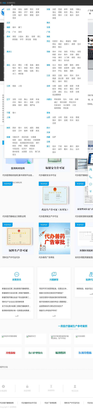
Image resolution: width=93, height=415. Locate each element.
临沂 (20, 15)
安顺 (33, 36)
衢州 (65, 149)
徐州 (65, 75)
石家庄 (55, 41)
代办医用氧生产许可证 (48, 216)
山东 (8, 9)
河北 (48, 41)
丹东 (14, 102)
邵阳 (77, 65)
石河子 (24, 149)
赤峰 (76, 99)
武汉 (14, 65)
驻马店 (66, 60)
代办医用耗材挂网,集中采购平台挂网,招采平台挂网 (18, 175)
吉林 (48, 86)
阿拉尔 (31, 149)
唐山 (61, 41)
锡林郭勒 (57, 108)
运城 (65, 120)
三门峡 (66, 57)
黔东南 (28, 39)
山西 (48, 117)
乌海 (71, 99)
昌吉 (20, 140)
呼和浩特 (57, 99)
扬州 (79, 78)
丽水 (54, 152)
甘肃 (48, 27)
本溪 (37, 99)
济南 (14, 9)
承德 (73, 44)
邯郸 (75, 41)
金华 (60, 149)
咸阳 (31, 128)
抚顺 (31, 99)
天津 (48, 132)
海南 (48, 36)
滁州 (77, 12)
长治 (71, 117)
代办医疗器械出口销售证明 (14, 216)
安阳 (79, 52)
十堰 (25, 65)
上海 (8, 117)
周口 (60, 60)
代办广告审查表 (50, 403)
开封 (60, 52)
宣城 (54, 18)
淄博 (25, 9)
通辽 (56, 102)
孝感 (25, 68)
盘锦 (14, 105)
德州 (25, 15)
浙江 (48, 146)
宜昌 (31, 65)
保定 (60, 44)
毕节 (21, 39)
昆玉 (14, 154)
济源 (71, 54)
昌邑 (60, 86)
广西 (48, 32)
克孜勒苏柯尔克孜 (27, 143)
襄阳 (37, 65)
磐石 (71, 89)
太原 (54, 117)
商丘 (79, 57)
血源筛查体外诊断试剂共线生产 (51, 306)
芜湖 (60, 9)
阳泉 (65, 117)
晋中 (60, 120)
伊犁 (20, 146)
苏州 (77, 75)
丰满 (77, 86)
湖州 (77, 146)
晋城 (77, 117)
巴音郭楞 (36, 140)
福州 (14, 27)
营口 (25, 102)
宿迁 (65, 81)
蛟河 (54, 89)
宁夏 (8, 113)
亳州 (71, 15)
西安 (14, 128)
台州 (77, 149)
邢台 (54, 44)
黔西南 (15, 39)
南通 (54, 78)
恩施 (25, 71)
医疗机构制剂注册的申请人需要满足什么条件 (54, 302)
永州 (54, 71)
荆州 (31, 68)
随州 (20, 71)
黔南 (35, 39)
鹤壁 (54, 54)
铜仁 (39, 36)
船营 (71, 86)
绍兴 (54, 149)
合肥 (54, 9)
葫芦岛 (32, 105)
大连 (20, 99)
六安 (65, 15)
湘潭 (65, 65)
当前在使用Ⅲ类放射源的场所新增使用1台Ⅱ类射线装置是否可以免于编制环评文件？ (54, 297)
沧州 (79, 44)
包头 (65, 99)
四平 (77, 89)
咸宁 (14, 71)
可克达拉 (15, 149)
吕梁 (54, 123)
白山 (65, 92)
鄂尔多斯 (63, 102)
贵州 (8, 36)
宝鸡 (25, 128)
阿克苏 (15, 143)
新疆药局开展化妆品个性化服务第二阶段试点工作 (16, 297)
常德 (60, 68)
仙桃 (31, 71)
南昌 (14, 86)
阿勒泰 (32, 146)
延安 (14, 131)
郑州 (54, 52)
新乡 (60, 54)
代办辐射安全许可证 (47, 175)
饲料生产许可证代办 (11, 257)
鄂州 (14, 68)
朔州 (54, 120)
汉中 (20, 131)
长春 (54, 86)
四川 (48, 128)
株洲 (60, 65)
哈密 (14, 140)
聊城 (31, 15)
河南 (48, 52)
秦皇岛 (68, 41)
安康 (31, 131)
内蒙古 (49, 99)
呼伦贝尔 (72, 102)
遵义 (27, 36)
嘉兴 (71, 146)
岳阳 (54, 68)
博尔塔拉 (27, 140)
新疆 (8, 137)
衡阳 (71, 65)
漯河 (60, 57)
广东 (8, 32)
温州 (65, 146)
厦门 (20, 27)
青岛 (20, 9)
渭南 (37, 128)
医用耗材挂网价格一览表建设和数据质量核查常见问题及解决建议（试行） (16, 310)
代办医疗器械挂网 (7, 403)
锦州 (20, 102)
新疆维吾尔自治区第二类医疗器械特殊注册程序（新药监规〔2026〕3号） (16, 293)
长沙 (54, 65)
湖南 (48, 65)
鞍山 (25, 99)
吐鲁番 (33, 137)
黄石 (20, 65)
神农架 (20, 74)
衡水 (60, 47)
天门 (14, 74)
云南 (48, 142)
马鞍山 (78, 9)
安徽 (48, 9)
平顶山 (72, 52)
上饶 (20, 86)
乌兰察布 (66, 105)
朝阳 (25, 105)
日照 (14, 15)
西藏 (48, 137)
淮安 (67, 78)
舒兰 (65, 89)
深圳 (20, 32)
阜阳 (54, 15)
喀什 (37, 143)
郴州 (79, 68)
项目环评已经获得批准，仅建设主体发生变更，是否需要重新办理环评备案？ (54, 289)
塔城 (25, 146)
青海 (48, 113)
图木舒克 (15, 152)
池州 (77, 15)
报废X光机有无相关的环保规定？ (51, 293)
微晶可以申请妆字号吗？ (48, 310)
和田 (9, 3)
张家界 (66, 68)
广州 (14, 32)
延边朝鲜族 (56, 95)
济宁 (25, 12)
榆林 (25, 131)
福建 (8, 27)
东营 (37, 9)
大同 (60, 117)
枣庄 (31, 9)
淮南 (71, 9)
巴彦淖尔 (57, 105)
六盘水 (20, 36)
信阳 (54, 60)
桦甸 (60, 89)
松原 (71, 92)
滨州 (37, 15)
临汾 (77, 120)
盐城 (73, 78)
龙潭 (65, 86)
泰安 (31, 12)
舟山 (71, 149)
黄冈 (37, 68)
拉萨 (54, 137)
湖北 (8, 65)
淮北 (54, 12)
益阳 (73, 68)
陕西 (8, 128)
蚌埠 (65, 9)
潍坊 (20, 12)
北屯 (31, 152)
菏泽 (14, 18)
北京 (8, 23)
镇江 (54, 81)
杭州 (54, 146)
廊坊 (54, 47)
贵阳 (14, 36)
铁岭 (20, 105)
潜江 (37, 71)
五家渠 (24, 152)
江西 (8, 86)
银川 (14, 113)
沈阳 (14, 99)
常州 (71, 75)
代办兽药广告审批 (46, 257)
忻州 (71, 120)
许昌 (54, 57)
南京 (54, 75)
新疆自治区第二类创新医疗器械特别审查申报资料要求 (16, 289)
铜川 (20, 128)
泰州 (60, 81)
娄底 (65, 71)
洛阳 (65, 52)
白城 (77, 92)
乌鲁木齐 (15, 137)
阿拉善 (65, 108)
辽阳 (37, 102)
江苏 (48, 75)
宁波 (60, 146)
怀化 (60, 71)
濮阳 (77, 54)
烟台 (14, 12)
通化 (60, 92)
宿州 (60, 15)
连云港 (60, 78)
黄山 (71, 12)
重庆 (48, 23)
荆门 (20, 68)
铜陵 (60, 12)
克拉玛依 (25, 137)
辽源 (54, 92)
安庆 (65, 12)
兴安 (74, 105)
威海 (37, 12)
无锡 (60, 75)
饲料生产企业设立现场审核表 (13, 302)
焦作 (65, 54)
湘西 (71, 71)
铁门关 (37, 152)
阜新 (31, 102)
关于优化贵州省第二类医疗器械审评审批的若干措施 (16, 306)
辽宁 (8, 99)
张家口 (66, 44)
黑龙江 (9, 52)
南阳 (73, 57)
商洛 (37, 131)
